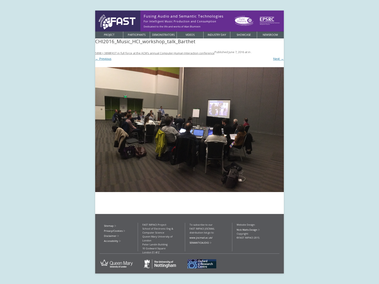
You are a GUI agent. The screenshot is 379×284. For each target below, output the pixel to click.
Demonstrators (163, 35)
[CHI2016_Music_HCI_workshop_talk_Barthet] (189, 129)
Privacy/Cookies (113, 230)
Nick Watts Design (247, 229)
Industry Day (217, 35)
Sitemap (109, 225)
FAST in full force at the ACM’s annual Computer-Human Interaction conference (162, 53)
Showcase (244, 35)
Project (109, 35)
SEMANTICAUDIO (199, 242)
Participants (136, 35)
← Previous (103, 59)
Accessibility (111, 241)
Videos (190, 35)
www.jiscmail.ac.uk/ (201, 237)
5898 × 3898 (102, 53)
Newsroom (270, 35)
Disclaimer (110, 235)
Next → (278, 59)
